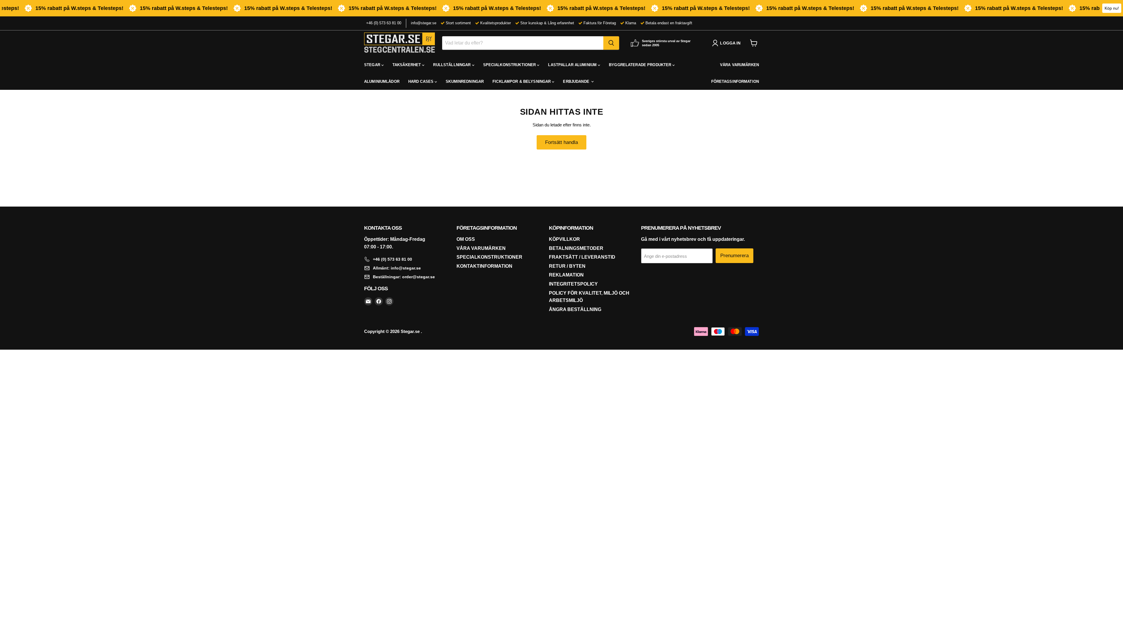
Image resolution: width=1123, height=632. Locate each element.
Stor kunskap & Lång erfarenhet (547, 23)
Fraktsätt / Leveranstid (582, 257)
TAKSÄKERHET (407, 65)
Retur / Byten (567, 266)
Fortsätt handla (561, 142)
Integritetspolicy (573, 283)
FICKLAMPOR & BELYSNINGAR (522, 81)
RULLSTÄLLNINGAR (452, 65)
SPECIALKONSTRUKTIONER (510, 65)
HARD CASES (421, 81)
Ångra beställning (575, 309)
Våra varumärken (481, 248)
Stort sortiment (458, 23)
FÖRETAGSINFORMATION (735, 81)
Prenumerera (734, 255)
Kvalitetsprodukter (495, 23)
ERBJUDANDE (576, 81)
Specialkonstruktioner (489, 257)
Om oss (466, 239)
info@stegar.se (423, 23)
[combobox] (522, 43)
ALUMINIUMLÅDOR (381, 81)
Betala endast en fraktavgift (668, 23)
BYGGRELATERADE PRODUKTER (640, 65)
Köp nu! (1112, 8)
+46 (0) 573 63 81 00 (383, 23)
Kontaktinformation (484, 266)
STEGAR (372, 65)
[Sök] (611, 43)
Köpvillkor (564, 239)
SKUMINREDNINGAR (465, 81)
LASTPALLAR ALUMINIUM (573, 65)
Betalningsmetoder (576, 248)
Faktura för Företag (599, 23)
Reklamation (566, 274)
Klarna (630, 23)
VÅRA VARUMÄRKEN (739, 65)
